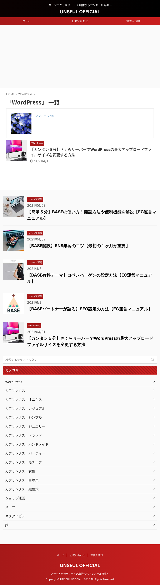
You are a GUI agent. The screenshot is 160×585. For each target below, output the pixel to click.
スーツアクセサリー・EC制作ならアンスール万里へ (80, 573)
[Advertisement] (80, 56)
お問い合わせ (80, 21)
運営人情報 (133, 21)
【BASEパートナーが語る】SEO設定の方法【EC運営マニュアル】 (89, 308)
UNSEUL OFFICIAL (80, 11)
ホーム (26, 21)
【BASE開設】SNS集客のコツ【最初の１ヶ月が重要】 (78, 245)
